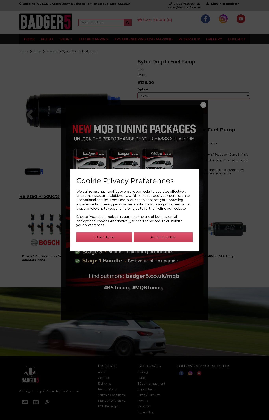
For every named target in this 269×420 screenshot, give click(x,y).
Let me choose (104, 237)
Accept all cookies (163, 237)
